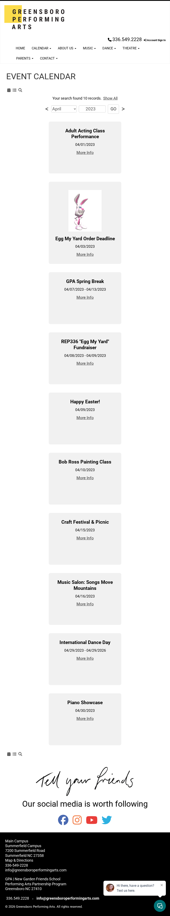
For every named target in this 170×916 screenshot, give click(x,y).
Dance (108, 48)
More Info (85, 152)
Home (20, 48)
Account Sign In (156, 40)
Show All (110, 98)
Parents (23, 58)
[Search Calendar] (20, 90)
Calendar (40, 48)
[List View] (14, 90)
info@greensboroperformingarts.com (36, 870)
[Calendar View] (9, 90)
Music (88, 48)
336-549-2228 (16, 865)
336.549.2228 (127, 39)
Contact (48, 58)
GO (113, 108)
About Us (66, 48)
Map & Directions (19, 860)
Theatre (130, 48)
